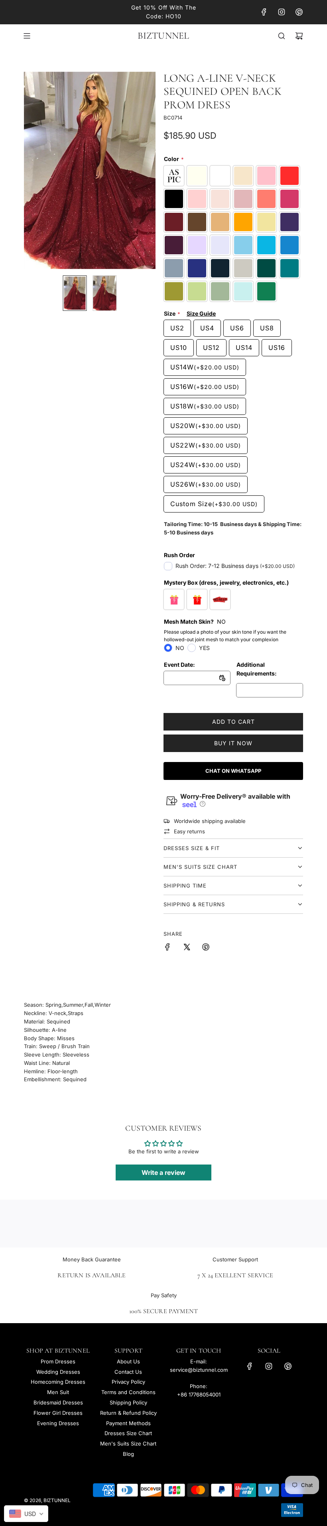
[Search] (281, 36)
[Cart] (299, 36)
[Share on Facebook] (167, 948)
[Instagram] (281, 12)
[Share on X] (186, 948)
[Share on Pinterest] (206, 948)
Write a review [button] (163, 1172)
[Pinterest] (299, 12)
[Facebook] (264, 12)
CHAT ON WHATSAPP (233, 771)
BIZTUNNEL (163, 35)
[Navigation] (26, 36)
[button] (34, 170)
